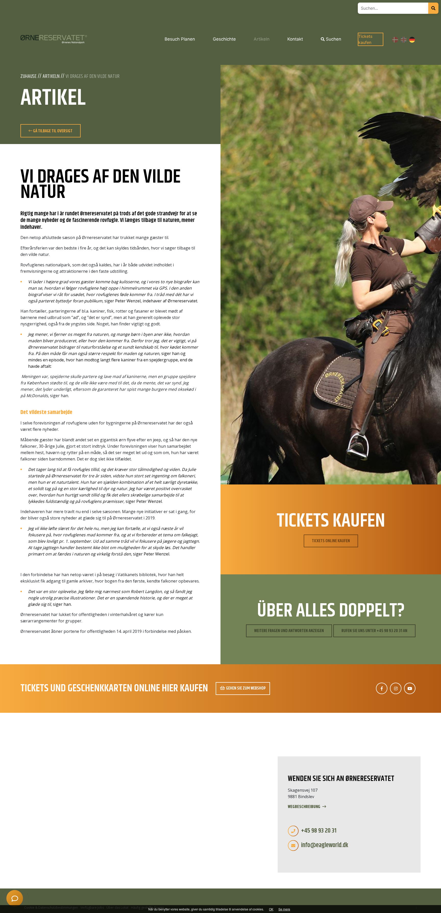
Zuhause (28, 76)
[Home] (53, 39)
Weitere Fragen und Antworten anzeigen (289, 630)
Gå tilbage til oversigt (52, 131)
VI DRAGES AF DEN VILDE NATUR (92, 76)
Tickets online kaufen (331, 541)
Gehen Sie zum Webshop (246, 688)
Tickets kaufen (365, 39)
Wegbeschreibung (304, 807)
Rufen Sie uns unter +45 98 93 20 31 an (374, 630)
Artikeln (51, 76)
